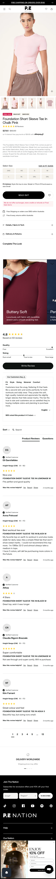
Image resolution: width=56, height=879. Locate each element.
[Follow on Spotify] (41, 806)
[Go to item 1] (5, 103)
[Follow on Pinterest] (51, 806)
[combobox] (26, 796)
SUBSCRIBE (46, 796)
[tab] (31, 439)
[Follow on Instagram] (14, 806)
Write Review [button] (28, 365)
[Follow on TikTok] (5, 806)
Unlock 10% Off (41, 870)
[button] (28, 126)
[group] (28, 335)
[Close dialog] (54, 842)
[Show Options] (35, 796)
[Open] (6, 872)
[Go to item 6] (50, 103)
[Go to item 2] (14, 103)
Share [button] (36, 487)
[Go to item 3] (23, 103)
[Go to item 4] (32, 103)
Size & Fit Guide (46, 166)
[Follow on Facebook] (23, 806)
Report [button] (29, 487)
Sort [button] (5, 429)
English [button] (44, 410)
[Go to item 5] (41, 103)
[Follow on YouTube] (32, 806)
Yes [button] (24, 487)
